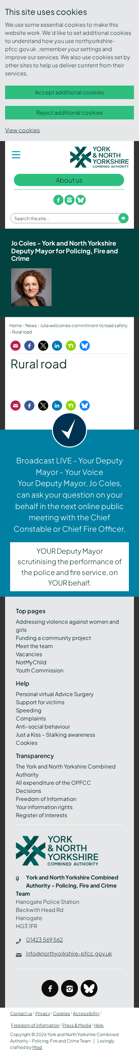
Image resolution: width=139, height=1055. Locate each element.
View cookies (22, 130)
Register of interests (41, 815)
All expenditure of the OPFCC (53, 782)
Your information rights (44, 806)
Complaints (31, 718)
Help (99, 1025)
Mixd (37, 1047)
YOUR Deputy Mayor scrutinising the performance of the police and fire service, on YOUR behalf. (70, 566)
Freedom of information (35, 1025)
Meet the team (34, 645)
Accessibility (86, 1013)
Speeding (28, 710)
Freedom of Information (46, 798)
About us (69, 180)
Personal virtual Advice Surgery (55, 693)
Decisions (28, 790)
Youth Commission (39, 670)
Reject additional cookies (69, 112)
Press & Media (76, 1025)
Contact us (21, 1013)
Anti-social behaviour (43, 726)
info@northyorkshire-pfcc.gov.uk (69, 953)
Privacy (42, 1013)
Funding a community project (53, 637)
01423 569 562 (44, 939)
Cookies (26, 742)
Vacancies (29, 654)
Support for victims (40, 702)
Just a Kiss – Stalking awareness (55, 734)
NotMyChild (31, 662)
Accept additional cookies (69, 92)
